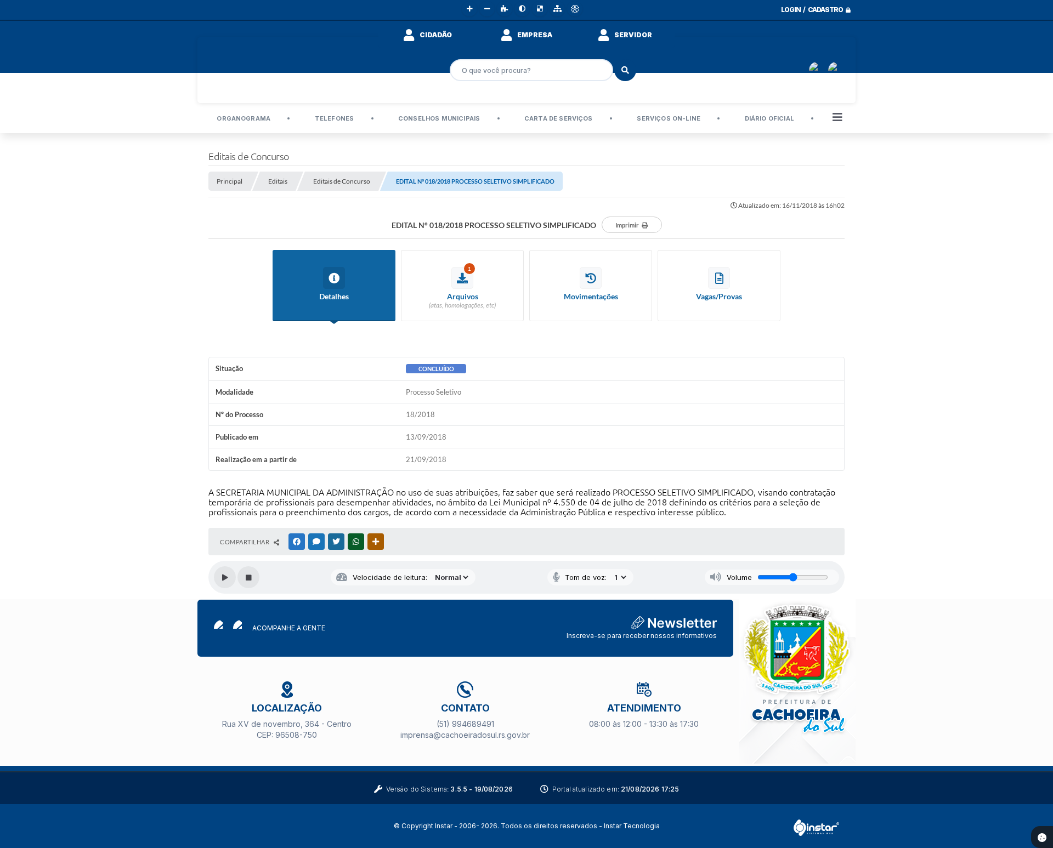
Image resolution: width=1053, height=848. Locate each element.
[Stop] (248, 577)
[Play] (225, 577)
